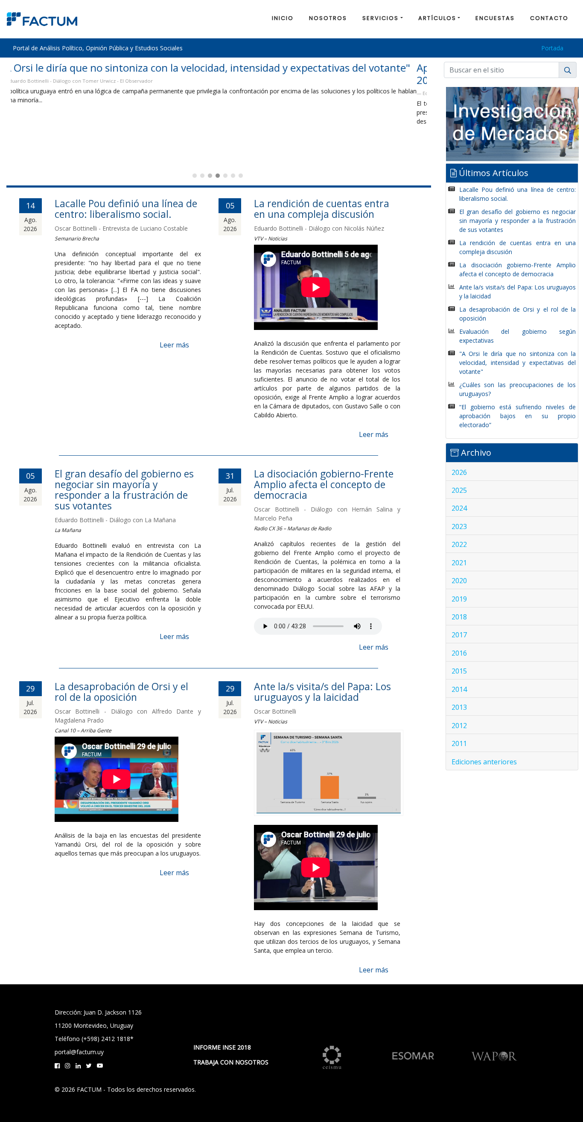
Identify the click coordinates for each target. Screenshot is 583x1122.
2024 (459, 508)
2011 (459, 743)
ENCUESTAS (495, 18)
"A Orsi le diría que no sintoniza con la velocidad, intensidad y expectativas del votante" (517, 363)
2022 (459, 544)
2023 (459, 526)
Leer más (174, 345)
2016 (459, 653)
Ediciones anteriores (484, 761)
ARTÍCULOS (437, 18)
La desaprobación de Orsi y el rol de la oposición (121, 692)
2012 (459, 725)
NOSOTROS (328, 18)
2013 (459, 707)
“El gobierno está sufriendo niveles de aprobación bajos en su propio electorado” (517, 416)
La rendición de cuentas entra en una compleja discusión (321, 209)
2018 (459, 617)
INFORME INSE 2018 (222, 1047)
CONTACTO (549, 18)
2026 (459, 472)
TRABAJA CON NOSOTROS (230, 1062)
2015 (459, 671)
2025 (459, 490)
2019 (459, 599)
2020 (459, 580)
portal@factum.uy (79, 1052)
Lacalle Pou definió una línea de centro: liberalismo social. (126, 209)
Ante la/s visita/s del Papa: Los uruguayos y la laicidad (322, 692)
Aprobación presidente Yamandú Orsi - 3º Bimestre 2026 (131, 74)
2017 (459, 634)
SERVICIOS (380, 18)
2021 (459, 562)
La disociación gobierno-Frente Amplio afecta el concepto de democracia (324, 484)
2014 (459, 689)
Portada (552, 48)
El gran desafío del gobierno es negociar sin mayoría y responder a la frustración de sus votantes (124, 489)
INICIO (283, 18)
